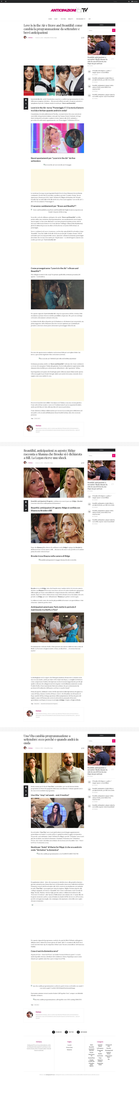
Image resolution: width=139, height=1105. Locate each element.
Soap (55, 19)
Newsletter (135, 1)
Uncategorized (109, 1050)
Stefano (31, 37)
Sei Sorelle (100, 1055)
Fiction (63, 19)
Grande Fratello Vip (91, 1060)
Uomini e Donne (108, 1053)
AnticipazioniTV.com (50, 1074)
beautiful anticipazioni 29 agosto (49, 703)
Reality (70, 19)
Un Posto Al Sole (109, 1045)
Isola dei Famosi (100, 1045)
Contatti (69, 1045)
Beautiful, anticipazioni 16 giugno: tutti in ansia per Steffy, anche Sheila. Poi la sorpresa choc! (102, 87)
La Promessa (100, 1048)
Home (50, 19)
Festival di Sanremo (91, 1049)
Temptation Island (100, 1064)
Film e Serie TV (91, 1055)
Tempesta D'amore (100, 1060)
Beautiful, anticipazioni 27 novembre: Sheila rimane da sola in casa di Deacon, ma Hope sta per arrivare (97, 60)
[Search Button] (129, 1)
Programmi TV (80, 19)
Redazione (69, 1049)
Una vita (37, 1004)
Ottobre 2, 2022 (39, 37)
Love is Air (37, 418)
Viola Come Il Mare (108, 1056)
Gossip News (91, 1058)
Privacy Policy (69, 1047)
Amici (91, 1045)
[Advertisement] (54, 52)
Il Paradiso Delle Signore (91, 1065)
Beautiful (47, 37)
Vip (90, 19)
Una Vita (109, 1048)
